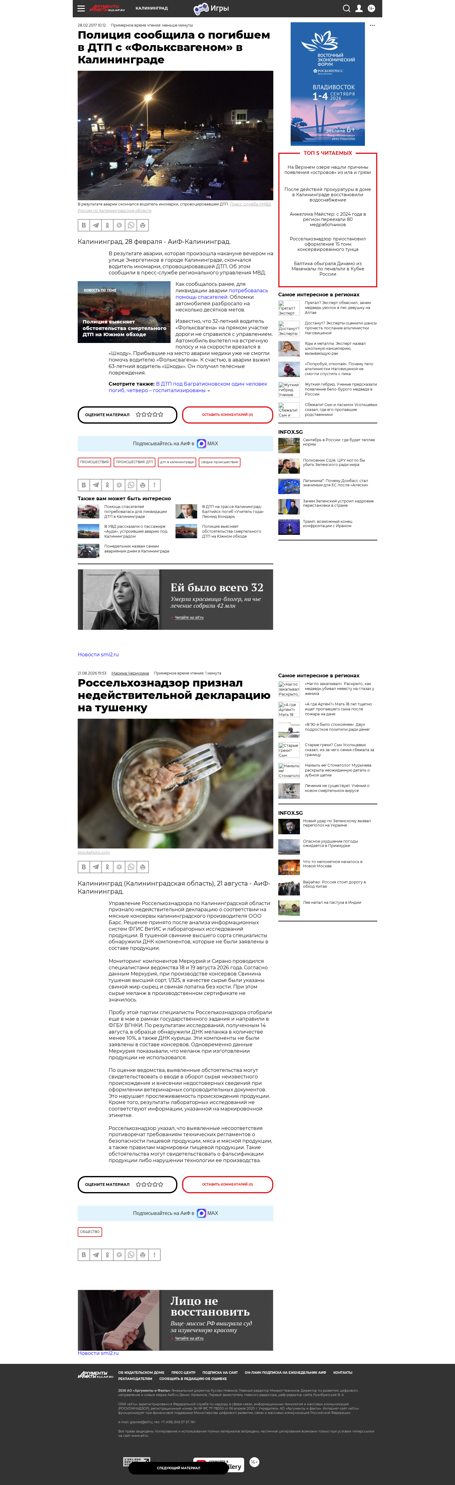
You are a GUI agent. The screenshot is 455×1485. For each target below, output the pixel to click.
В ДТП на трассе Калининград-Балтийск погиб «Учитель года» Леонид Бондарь (233, 511)
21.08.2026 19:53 (92, 673)
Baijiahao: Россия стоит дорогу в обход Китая (334, 884)
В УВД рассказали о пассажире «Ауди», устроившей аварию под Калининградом (135, 531)
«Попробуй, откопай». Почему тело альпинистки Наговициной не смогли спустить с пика (339, 369)
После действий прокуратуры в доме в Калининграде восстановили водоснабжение (327, 195)
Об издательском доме (141, 1373)
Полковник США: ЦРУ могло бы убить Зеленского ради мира (334, 462)
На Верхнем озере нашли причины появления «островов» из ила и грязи (327, 170)
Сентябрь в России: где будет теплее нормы (339, 442)
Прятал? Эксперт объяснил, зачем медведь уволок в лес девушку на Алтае (338, 307)
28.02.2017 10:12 (92, 25)
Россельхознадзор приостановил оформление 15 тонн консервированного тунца (328, 244)
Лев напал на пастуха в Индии (332, 902)
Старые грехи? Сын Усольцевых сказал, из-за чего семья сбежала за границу (339, 749)
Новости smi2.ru (98, 655)
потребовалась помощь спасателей (222, 294)
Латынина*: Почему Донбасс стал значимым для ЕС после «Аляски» (335, 483)
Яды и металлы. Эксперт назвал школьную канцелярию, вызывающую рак (335, 348)
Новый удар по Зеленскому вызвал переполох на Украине (337, 823)
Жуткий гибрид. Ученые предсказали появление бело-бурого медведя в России (341, 389)
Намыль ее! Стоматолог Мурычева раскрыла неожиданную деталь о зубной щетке (338, 770)
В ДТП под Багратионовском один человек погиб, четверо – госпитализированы (188, 387)
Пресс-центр (183, 1373)
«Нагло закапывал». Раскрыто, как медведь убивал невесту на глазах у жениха (339, 688)
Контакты (342, 1373)
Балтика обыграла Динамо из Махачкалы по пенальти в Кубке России (328, 269)
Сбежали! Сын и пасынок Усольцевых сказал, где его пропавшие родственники (341, 409)
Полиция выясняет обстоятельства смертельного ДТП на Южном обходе (231, 531)
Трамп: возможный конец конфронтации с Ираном (327, 523)
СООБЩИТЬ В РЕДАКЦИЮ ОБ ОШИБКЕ (193, 1379)
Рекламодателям (135, 1379)
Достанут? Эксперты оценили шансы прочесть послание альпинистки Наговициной (341, 328)
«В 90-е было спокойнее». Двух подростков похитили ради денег (337, 727)
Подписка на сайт (220, 1373)
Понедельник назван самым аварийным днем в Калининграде (136, 548)
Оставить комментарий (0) (227, 415)
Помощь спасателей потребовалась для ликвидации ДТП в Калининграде (135, 511)
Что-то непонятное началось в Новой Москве (332, 864)
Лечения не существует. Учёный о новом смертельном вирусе (337, 788)
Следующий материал (178, 1468)
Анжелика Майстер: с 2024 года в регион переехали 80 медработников (328, 219)
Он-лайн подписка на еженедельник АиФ (285, 1373)
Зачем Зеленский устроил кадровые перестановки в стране (338, 503)
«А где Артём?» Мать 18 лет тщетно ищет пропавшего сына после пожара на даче (338, 709)
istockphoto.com (94, 852)
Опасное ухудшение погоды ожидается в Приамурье (330, 843)
